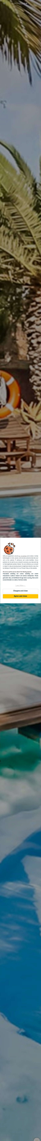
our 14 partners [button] (23, 556)
